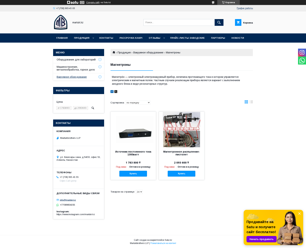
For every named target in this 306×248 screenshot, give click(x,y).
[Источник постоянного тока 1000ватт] (133, 129)
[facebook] (112, 92)
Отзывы (154, 38)
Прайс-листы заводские (187, 38)
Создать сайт (93, 2)
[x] (115, 92)
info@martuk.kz (68, 200)
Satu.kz (168, 240)
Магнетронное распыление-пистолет (181, 153)
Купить (133, 173)
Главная (62, 38)
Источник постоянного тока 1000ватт (133, 153)
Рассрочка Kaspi (131, 38)
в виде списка (251, 102)
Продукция (81, 38)
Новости (237, 38)
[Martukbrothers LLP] (60, 28)
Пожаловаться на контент (163, 243)
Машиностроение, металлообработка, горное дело (76, 68)
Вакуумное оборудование (148, 52)
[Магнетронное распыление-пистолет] (181, 129)
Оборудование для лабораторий (76, 59)
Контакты (106, 38)
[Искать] (219, 22)
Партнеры (218, 38)
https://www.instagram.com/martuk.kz (75, 214)
